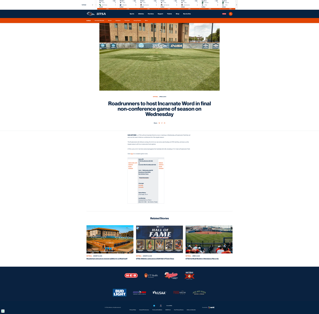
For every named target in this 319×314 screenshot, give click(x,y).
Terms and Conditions (157, 309)
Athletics (141, 14)
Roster (110, 20)
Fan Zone (151, 14)
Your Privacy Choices (179, 309)
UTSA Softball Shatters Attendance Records (202, 259)
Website (161, 162)
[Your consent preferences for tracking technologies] (2, 311)
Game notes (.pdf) (132, 162)
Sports (132, 14)
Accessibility (169, 305)
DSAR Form (168, 309)
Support (160, 14)
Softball (155, 96)
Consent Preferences (144, 309)
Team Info (127, 20)
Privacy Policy (133, 309)
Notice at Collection (191, 309)
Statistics (118, 20)
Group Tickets (137, 20)
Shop (177, 14)
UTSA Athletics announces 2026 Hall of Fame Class (155, 259)
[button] (236, 5)
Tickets (169, 14)
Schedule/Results (99, 20)
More (146, 20)
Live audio (140, 187)
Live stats (140, 185)
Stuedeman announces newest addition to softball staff (106, 259)
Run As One (187, 14)
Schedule (130, 168)
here (132, 154)
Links (107, 8)
